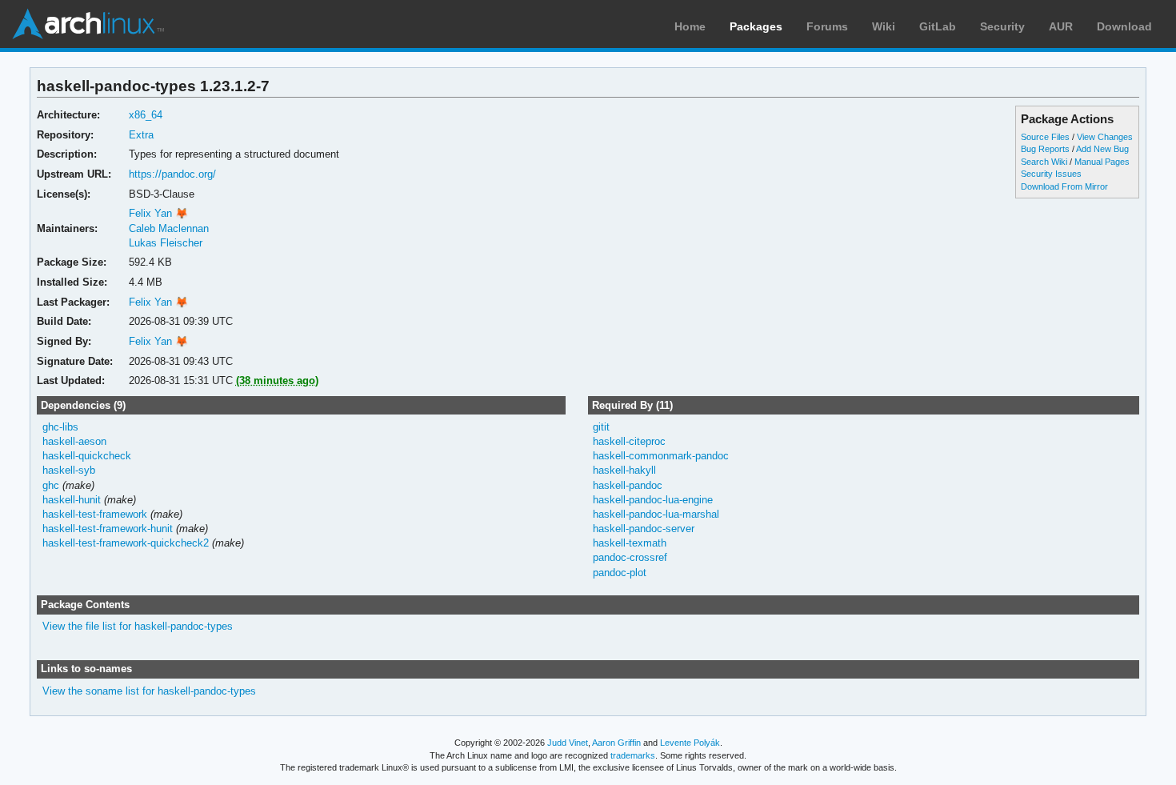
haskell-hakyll (624, 470)
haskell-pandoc (627, 485)
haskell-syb (68, 470)
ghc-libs (60, 427)
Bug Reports (1045, 149)
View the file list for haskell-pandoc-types (137, 626)
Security (1002, 26)
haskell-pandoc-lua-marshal (656, 514)
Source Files (1045, 137)
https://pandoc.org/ (172, 174)
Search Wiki (1044, 161)
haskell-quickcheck (86, 456)
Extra (141, 135)
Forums (827, 26)
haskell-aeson (74, 441)
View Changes (1105, 137)
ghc (50, 485)
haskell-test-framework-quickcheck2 (125, 543)
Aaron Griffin (616, 742)
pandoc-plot (619, 573)
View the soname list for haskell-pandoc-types (149, 691)
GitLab (937, 26)
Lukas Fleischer (165, 243)
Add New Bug (1102, 149)
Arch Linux (88, 24)
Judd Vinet (567, 742)
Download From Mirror (1064, 186)
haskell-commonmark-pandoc (661, 456)
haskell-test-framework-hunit (107, 529)
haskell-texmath (629, 543)
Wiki (883, 26)
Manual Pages (1102, 161)
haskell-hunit (71, 500)
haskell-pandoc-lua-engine (653, 500)
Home (690, 26)
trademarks (632, 755)
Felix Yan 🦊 (158, 213)
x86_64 (145, 115)
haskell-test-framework (94, 514)
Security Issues (1051, 173)
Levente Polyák (690, 742)
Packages (756, 26)
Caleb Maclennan (169, 228)
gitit (601, 427)
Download (1124, 26)
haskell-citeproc (629, 441)
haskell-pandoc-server (643, 529)
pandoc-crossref (630, 557)
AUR (1061, 26)
